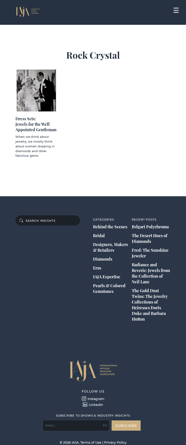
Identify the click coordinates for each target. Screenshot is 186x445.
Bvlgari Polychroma (150, 226)
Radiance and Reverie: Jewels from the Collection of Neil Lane (151, 273)
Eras (97, 268)
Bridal (99, 235)
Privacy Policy (115, 442)
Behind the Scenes (110, 226)
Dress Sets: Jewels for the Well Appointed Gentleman (35, 124)
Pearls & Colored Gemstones (109, 288)
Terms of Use (90, 442)
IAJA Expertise (106, 276)
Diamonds (102, 259)
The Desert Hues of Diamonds (149, 238)
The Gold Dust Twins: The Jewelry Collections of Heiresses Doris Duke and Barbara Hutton (149, 305)
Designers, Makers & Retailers (110, 247)
